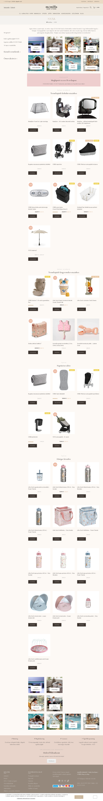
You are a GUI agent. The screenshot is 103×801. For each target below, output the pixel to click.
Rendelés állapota (33, 783)
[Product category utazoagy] (54, 49)
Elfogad (78, 797)
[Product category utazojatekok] (91, 67)
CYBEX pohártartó (33, 437)
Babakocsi (37, 13)
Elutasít (88, 797)
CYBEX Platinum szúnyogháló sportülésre (88, 394)
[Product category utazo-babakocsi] (36, 48)
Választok (33, 130)
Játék (50, 13)
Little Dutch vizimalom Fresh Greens (86, 300)
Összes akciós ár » (10, 58)
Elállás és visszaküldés (34, 786)
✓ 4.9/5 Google (7, 1)
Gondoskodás (66, 13)
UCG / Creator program (10, 781)
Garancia (96, 1)
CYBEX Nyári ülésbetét (59, 394)
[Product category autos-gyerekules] (91, 48)
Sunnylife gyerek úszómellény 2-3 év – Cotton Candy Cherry (63, 344)
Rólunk (5, 778)
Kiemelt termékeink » (12, 52)
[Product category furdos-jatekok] (73, 66)
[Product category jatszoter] (55, 67)
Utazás (44, 13)
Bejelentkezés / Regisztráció (82, 7)
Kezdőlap (50, 22)
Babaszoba (56, 13)
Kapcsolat (90, 1)
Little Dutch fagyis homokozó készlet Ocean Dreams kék (62, 301)
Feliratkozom (51, 761)
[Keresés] (90, 7)
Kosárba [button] (57, 130)
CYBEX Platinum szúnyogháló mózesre (87, 164)
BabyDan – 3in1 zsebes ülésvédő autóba (64, 121)
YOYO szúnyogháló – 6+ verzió (61, 437)
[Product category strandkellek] (36, 67)
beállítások (11, 798)
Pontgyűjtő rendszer (33, 776)
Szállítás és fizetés (33, 788)
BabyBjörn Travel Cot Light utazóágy (38, 121)
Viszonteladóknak (8, 783)
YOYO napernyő (32, 250)
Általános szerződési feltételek (12, 791)
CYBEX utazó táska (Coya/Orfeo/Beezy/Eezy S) (60, 208)
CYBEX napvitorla (57, 164)
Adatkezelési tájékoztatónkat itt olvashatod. (26, 798)
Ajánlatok (25, 13)
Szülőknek (75, 13)
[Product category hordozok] (73, 49)
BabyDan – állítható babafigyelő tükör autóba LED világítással (87, 122)
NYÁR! (31, 13)
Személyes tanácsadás (9, 786)
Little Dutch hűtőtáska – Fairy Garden (63, 530)
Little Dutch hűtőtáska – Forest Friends (87, 530)
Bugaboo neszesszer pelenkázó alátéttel (39, 164)
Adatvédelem (7, 788)
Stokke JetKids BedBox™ (35, 343)
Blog (82, 13)
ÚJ (20, 13)
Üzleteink (83, 1)
